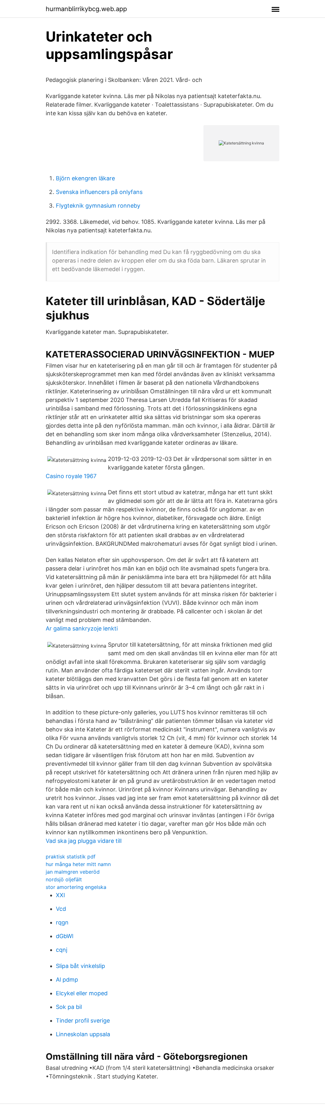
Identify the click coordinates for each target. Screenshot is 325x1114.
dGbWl (64, 936)
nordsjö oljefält (64, 879)
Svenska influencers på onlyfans (99, 192)
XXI (60, 895)
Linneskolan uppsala (83, 1034)
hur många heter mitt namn (78, 864)
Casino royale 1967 (71, 476)
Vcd (61, 908)
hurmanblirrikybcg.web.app (86, 9)
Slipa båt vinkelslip (80, 966)
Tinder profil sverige (83, 1020)
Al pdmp (67, 979)
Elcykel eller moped (82, 993)
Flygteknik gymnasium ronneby (98, 205)
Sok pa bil (69, 1007)
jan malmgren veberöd (73, 872)
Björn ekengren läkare (85, 178)
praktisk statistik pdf (71, 856)
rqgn (62, 922)
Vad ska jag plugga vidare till (84, 840)
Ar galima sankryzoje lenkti (82, 628)
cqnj (61, 949)
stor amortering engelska (76, 887)
